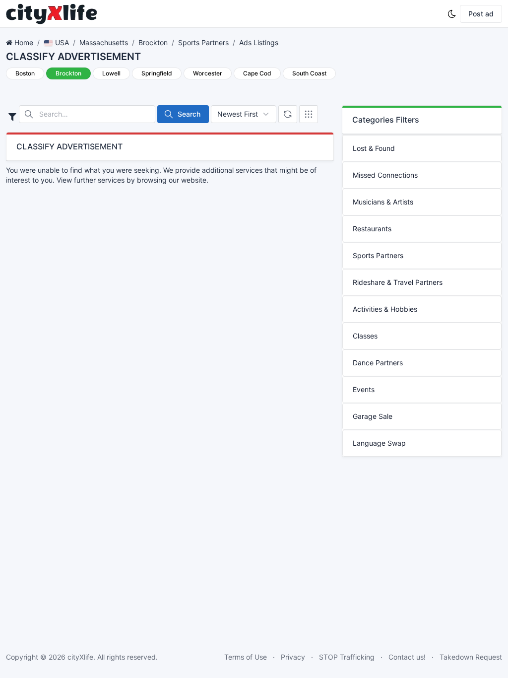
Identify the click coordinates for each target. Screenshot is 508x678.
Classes (365, 336)
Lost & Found (374, 148)
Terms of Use (245, 657)
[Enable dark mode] (452, 14)
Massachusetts (103, 42)
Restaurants (372, 228)
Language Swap (379, 443)
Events (364, 389)
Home (23, 42)
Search (189, 114)
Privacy (293, 657)
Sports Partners (203, 42)
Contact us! (407, 657)
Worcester (207, 73)
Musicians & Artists (383, 202)
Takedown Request (471, 657)
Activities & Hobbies (385, 309)
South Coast (309, 73)
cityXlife (80, 657)
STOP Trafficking (347, 657)
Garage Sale (372, 416)
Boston (25, 73)
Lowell (111, 73)
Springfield (156, 73)
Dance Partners (378, 362)
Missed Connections (385, 175)
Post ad (481, 13)
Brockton (153, 42)
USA (61, 42)
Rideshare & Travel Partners (398, 282)
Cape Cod (257, 73)
